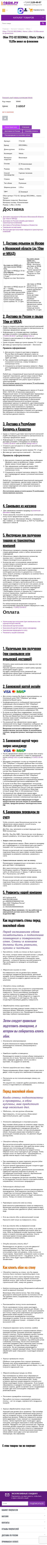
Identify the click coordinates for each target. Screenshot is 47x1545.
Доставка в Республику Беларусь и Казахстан (20, 225)
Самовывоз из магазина (12, 227)
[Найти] (43, 23)
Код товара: (6, 101)
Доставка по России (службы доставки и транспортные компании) (18, 222)
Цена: (5, 106)
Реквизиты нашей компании (13, 633)
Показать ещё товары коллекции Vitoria (17, 98)
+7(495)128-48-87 (9, 336)
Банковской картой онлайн (13, 626)
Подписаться (36, 1503)
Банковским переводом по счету (15, 630)
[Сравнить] (5, 118)
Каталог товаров (23, 17)
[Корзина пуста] (31, 11)
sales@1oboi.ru (28, 336)
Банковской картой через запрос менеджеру (19, 628)
